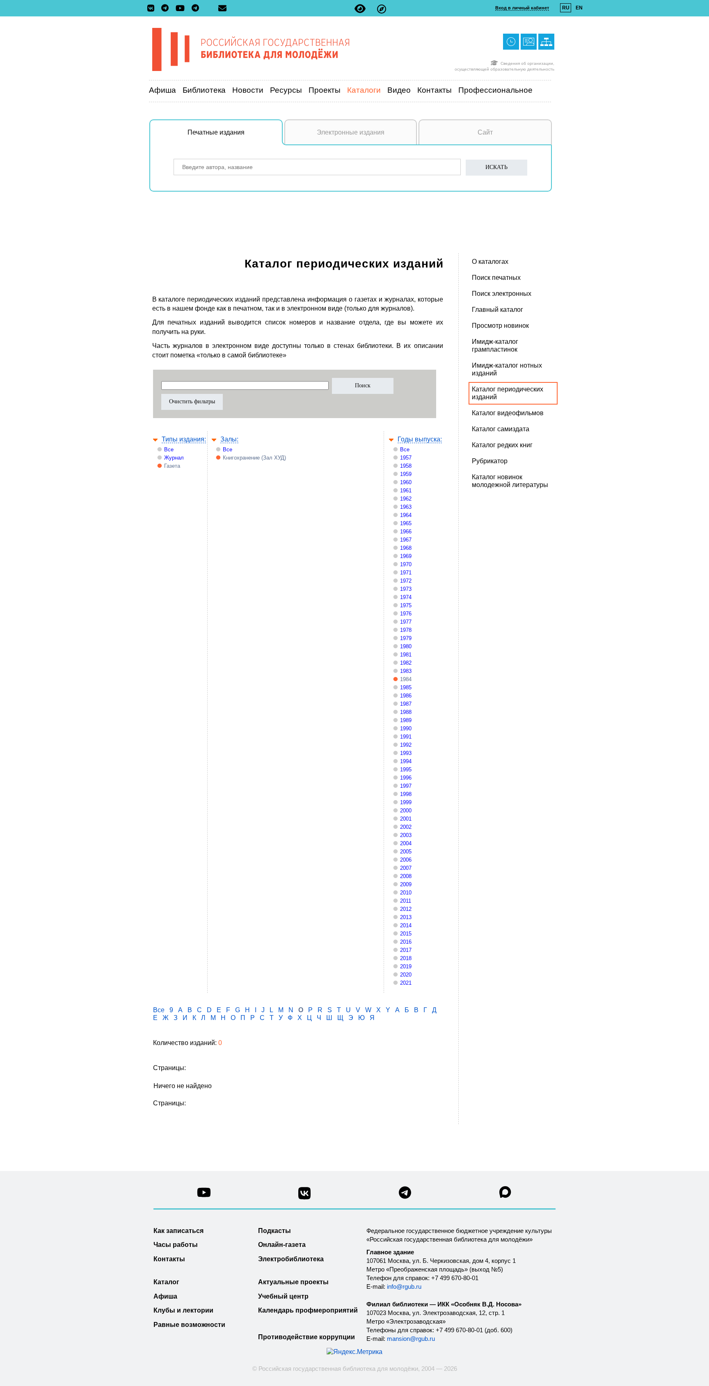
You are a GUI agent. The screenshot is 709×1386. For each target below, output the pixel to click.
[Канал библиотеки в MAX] (505, 1194)
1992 (406, 745)
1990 (406, 728)
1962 (406, 499)
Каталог (166, 1282)
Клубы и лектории (183, 1310)
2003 (406, 835)
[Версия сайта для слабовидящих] (360, 8)
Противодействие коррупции (306, 1336)
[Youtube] (182, 9)
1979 (406, 638)
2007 (406, 868)
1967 (406, 540)
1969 (406, 556)
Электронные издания (350, 132)
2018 (406, 958)
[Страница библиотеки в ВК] (304, 1196)
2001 (406, 819)
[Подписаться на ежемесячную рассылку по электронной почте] (222, 8)
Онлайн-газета (282, 1244)
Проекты (325, 90)
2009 (406, 884)
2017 (406, 950)
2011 (405, 901)
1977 (406, 622)
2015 (406, 934)
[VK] (152, 8)
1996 (406, 778)
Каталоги (364, 90)
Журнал (174, 458)
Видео (399, 90)
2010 (406, 893)
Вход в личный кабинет (522, 7)
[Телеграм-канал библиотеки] (167, 8)
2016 (406, 942)
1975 (406, 605)
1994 (406, 761)
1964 (406, 515)
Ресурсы (286, 90)
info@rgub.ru (404, 1286)
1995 (406, 769)
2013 (406, 917)
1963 (406, 507)
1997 (406, 786)
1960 (406, 482)
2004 (406, 843)
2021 (406, 983)
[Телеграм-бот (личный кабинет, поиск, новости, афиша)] (195, 8)
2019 (406, 966)
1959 (406, 474)
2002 (406, 827)
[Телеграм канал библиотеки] (405, 1195)
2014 (406, 925)
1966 (406, 531)
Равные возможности (189, 1324)
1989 (406, 720)
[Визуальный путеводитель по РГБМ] (381, 8)
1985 (406, 687)
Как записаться (178, 1230)
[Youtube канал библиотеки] (204, 1194)
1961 (406, 490)
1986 (406, 696)
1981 (406, 655)
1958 (406, 466)
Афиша (162, 90)
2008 (406, 876)
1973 (406, 589)
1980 (406, 646)
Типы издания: (184, 439)
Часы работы (175, 1244)
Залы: (229, 439)
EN (579, 8)
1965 (406, 523)
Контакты (434, 90)
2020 (406, 975)
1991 (406, 737)
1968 (406, 548)
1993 (406, 753)
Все (169, 449)
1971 (406, 572)
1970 (406, 564)
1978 (406, 630)
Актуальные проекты (293, 1282)
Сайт (485, 132)
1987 (406, 704)
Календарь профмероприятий (308, 1310)
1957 (406, 458)
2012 (406, 909)
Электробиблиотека (291, 1259)
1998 (406, 794)
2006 (406, 860)
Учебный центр (283, 1296)
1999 (406, 802)
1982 (406, 663)
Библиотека (204, 90)
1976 (406, 614)
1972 (406, 581)
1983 (406, 671)
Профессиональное (495, 90)
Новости (247, 90)
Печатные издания (216, 132)
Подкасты (274, 1230)
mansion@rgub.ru (411, 1338)
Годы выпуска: (420, 439)
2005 (406, 852)
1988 (406, 712)
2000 (406, 810)
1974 (406, 597)
